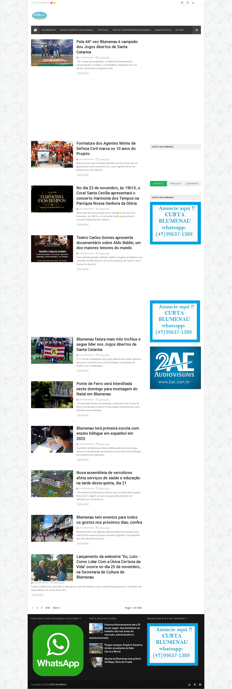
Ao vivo (179, 30)
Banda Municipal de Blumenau (76, 30)
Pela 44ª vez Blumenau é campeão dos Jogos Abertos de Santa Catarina (107, 46)
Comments (192, 183)
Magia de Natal (163, 30)
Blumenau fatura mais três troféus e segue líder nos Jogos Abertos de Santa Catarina (108, 344)
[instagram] (188, 2)
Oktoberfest (49, 30)
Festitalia (103, 30)
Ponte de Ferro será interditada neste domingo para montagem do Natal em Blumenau (107, 388)
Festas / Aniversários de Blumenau (132, 30)
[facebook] (182, 2)
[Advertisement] (139, 15)
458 (47, 607)
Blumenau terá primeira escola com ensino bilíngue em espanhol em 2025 (107, 433)
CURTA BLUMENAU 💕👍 (43, 2)
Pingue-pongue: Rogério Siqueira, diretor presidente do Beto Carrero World (123, 648)
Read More (82, 73)
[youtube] (193, 2)
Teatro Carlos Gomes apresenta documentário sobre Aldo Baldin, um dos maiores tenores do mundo (108, 242)
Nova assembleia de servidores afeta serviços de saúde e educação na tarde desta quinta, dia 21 (108, 477)
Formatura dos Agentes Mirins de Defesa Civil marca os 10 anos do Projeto (106, 148)
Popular (175, 183)
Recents (158, 183)
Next (56, 607)
